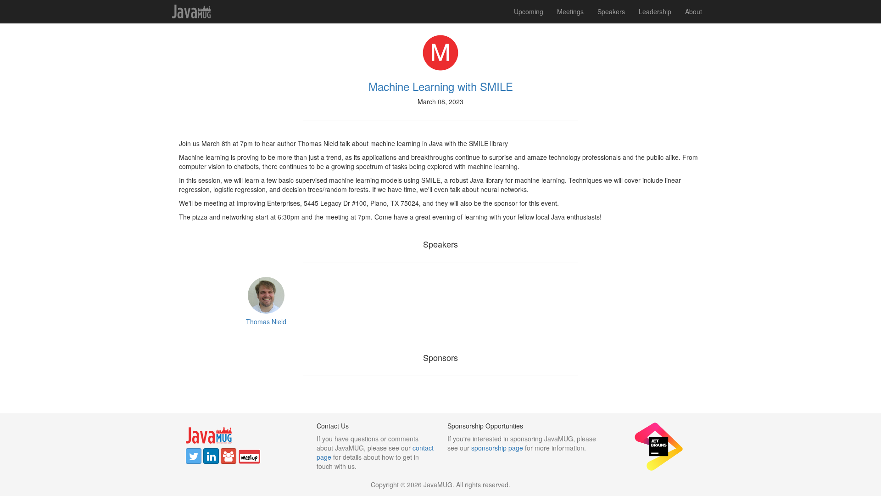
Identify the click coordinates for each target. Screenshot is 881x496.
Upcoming (528, 11)
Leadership (655, 11)
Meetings (570, 11)
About (693, 11)
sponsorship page (497, 447)
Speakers (611, 11)
